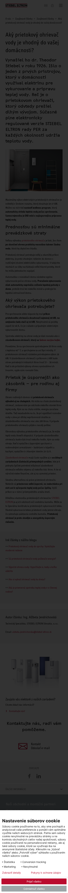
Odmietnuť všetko (34, 888)
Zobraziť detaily (11, 872)
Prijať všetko (34, 881)
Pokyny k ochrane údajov (46, 872)
